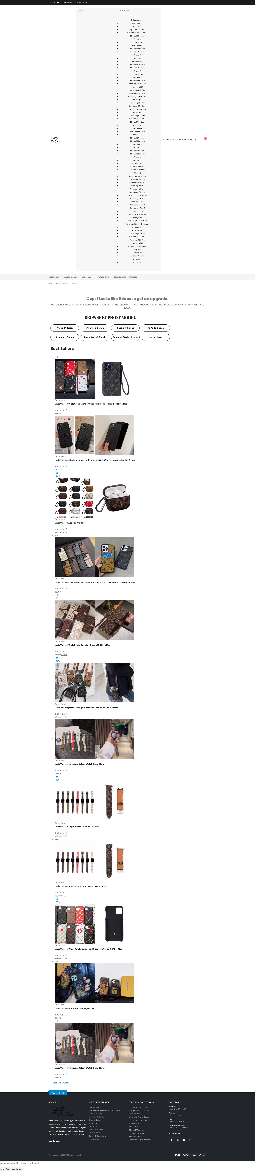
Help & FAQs (94, 1107)
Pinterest (184, 1140)
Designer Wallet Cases (139, 1110)
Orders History (95, 1120)
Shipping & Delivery (97, 1117)
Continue (16, 1169)
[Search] (157, 10)
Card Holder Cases (137, 1114)
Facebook (171, 1140)
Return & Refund (96, 1129)
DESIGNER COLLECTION (138, 1107)
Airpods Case (87, 277)
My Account (94, 1123)
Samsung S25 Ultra (137, 1133)
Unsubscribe (94, 1139)
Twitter (177, 1140)
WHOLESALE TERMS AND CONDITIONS (104, 1110)
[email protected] (189, 139)
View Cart (5, 1169)
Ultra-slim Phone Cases (139, 1117)
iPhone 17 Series (136, 1127)
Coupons (93, 1126)
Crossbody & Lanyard (138, 1120)
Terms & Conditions (97, 1136)
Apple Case (54, 277)
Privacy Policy (95, 1133)
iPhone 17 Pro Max (136, 1130)
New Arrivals (120, 277)
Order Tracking (95, 1113)
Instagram (190, 1140)
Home (51, 283)
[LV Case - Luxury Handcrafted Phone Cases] (56, 140)
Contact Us (169, 139)
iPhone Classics (136, 1136)
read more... (55, 1141)
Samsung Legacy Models (140, 1139)
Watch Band (103, 277)
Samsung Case (70, 277)
